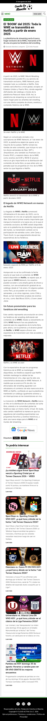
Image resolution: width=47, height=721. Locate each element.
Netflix (16, 438)
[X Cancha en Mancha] (29, 704)
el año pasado (33, 47)
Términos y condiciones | (27, 714)
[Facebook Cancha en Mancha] (18, 704)
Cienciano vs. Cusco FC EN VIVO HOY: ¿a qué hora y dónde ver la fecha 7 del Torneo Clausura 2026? (23, 570)
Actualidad (8, 20)
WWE (24, 438)
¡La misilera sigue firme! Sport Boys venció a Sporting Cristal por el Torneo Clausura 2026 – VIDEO (22, 473)
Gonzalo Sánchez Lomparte (15, 47)
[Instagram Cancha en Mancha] (23, 704)
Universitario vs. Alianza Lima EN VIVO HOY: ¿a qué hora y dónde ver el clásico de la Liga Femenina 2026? (23, 618)
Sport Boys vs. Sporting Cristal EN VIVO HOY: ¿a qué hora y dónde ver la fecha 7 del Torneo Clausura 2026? (23, 519)
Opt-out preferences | (10, 714)
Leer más (9, 491)
